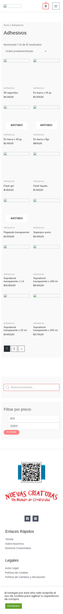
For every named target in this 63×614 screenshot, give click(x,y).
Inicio (7, 25)
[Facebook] (27, 519)
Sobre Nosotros (14, 544)
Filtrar (11, 432)
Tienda (9, 539)
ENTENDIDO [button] (13, 606)
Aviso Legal (12, 568)
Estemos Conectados (18, 548)
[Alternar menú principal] (55, 6)
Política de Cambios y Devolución (25, 577)
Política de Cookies (16, 572)
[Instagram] (35, 519)
